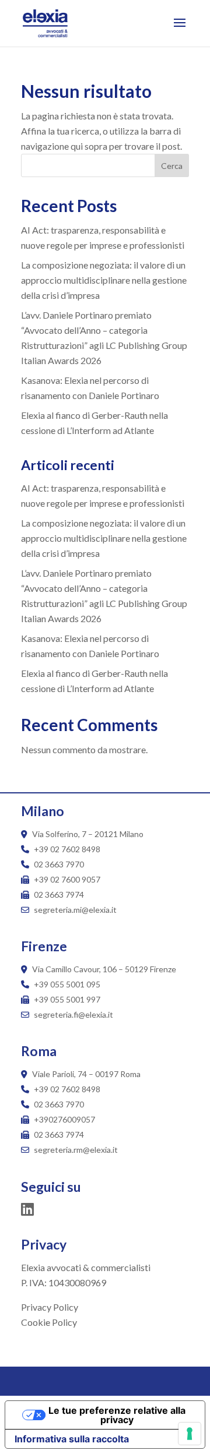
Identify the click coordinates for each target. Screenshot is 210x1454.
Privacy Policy (49, 1306)
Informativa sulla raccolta (72, 1439)
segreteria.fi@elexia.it (72, 1014)
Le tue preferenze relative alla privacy (117, 1414)
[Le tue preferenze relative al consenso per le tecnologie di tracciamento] (189, 1434)
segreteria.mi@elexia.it (74, 910)
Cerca (172, 166)
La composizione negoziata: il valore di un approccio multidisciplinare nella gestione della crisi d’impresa (104, 280)
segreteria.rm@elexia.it (75, 1150)
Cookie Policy (49, 1322)
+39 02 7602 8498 (67, 849)
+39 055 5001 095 (67, 984)
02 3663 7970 (59, 864)
